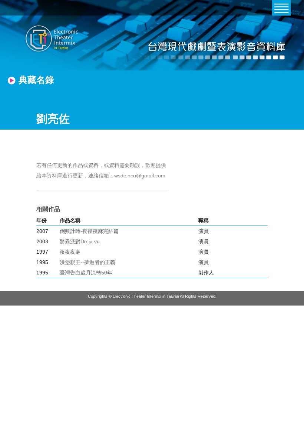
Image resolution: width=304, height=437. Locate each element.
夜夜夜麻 (70, 252)
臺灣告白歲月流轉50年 (86, 273)
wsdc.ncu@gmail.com (139, 176)
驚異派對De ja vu (80, 241)
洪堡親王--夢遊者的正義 (87, 262)
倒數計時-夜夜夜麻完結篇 (89, 231)
